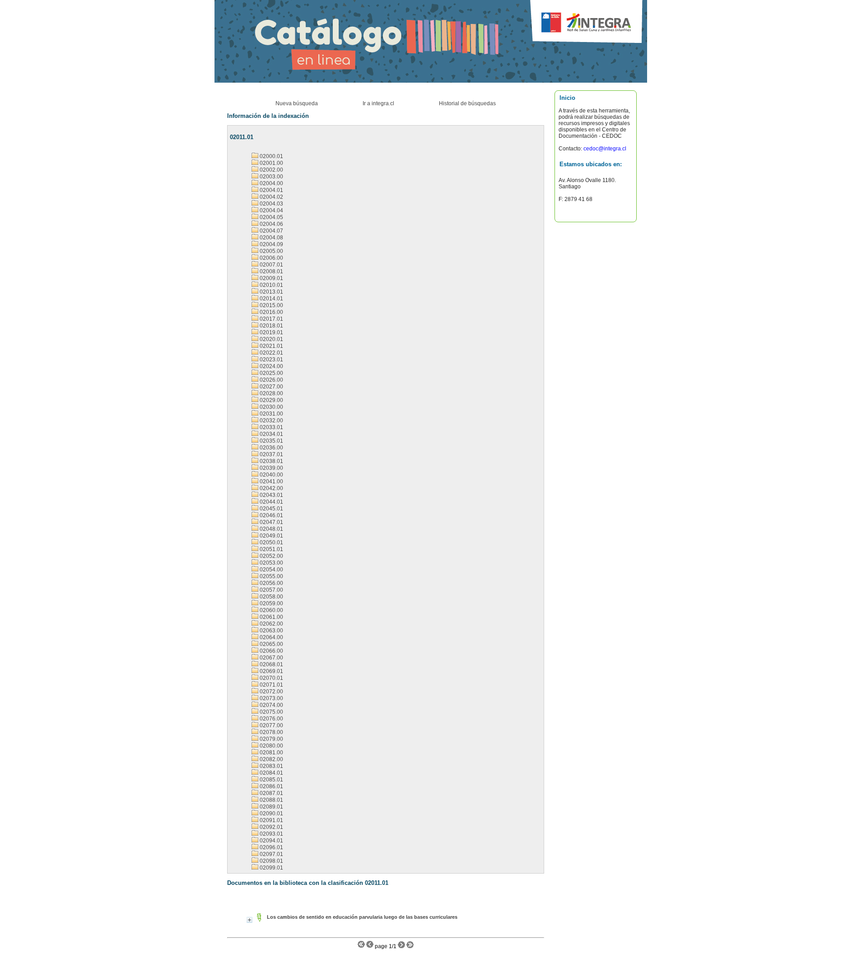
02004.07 (270, 231)
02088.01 (270, 800)
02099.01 (270, 868)
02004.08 (270, 237)
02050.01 (270, 542)
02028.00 (270, 393)
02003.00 (270, 176)
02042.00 (270, 488)
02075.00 (270, 712)
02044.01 (270, 502)
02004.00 (270, 183)
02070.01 (270, 678)
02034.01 (270, 434)
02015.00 (270, 305)
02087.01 (270, 793)
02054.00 (270, 569)
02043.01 (270, 495)
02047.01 (270, 522)
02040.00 (270, 475)
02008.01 (270, 271)
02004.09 (270, 244)
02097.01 (270, 854)
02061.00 (270, 617)
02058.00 (270, 597)
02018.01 (270, 326)
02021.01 (270, 346)
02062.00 (270, 624)
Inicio (567, 97)
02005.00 (270, 251)
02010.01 (270, 285)
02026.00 (270, 380)
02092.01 (270, 827)
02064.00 (270, 637)
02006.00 (270, 258)
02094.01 (270, 840)
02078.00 (270, 732)
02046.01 (270, 515)
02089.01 (270, 807)
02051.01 (270, 549)
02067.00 (270, 658)
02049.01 (270, 536)
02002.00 (270, 170)
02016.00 (270, 312)
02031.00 (270, 414)
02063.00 (270, 630)
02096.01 (270, 847)
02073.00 (270, 698)
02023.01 (270, 359)
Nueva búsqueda (296, 103)
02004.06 (270, 224)
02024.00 (270, 366)
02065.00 (270, 644)
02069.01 (270, 671)
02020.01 (270, 339)
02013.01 (270, 292)
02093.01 (270, 834)
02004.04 (270, 210)
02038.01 (270, 461)
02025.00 (270, 373)
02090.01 (270, 813)
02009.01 (270, 278)
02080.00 (270, 746)
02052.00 (270, 556)
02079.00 (270, 739)
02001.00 (270, 163)
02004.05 (270, 217)
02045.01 (270, 508)
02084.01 (270, 773)
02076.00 (270, 719)
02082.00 (270, 759)
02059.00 (270, 603)
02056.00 (270, 583)
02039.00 (270, 468)
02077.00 (270, 725)
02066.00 (270, 651)
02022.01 (270, 353)
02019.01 (270, 332)
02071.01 (270, 685)
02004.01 (270, 190)
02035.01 (270, 441)
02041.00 (270, 481)
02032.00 (270, 420)
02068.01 (270, 664)
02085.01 (270, 779)
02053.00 (270, 563)
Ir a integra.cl (378, 103)
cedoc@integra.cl (604, 148)
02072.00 (270, 691)
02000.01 (270, 156)
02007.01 (270, 265)
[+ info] (249, 920)
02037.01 (270, 454)
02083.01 (270, 766)
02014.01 (270, 298)
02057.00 (270, 590)
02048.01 (270, 529)
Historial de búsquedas (467, 103)
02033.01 (270, 427)
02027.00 (270, 386)
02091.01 (270, 820)
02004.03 (270, 204)
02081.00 (270, 752)
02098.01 (270, 861)
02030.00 (270, 407)
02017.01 (270, 319)
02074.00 (270, 705)
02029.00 (270, 400)
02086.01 (270, 786)
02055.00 (270, 576)
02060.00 (270, 610)
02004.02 (270, 197)
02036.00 (270, 447)
